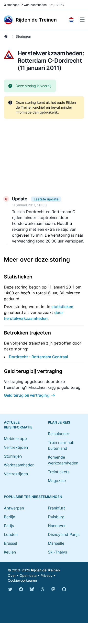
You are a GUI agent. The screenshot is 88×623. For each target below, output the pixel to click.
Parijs (9, 525)
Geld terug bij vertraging (26, 395)
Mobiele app (15, 438)
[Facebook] (21, 589)
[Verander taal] (71, 19)
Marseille (56, 543)
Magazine (57, 480)
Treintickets (58, 471)
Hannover (57, 525)
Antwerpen (14, 508)
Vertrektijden (16, 447)
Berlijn (9, 516)
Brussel (10, 543)
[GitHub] (64, 589)
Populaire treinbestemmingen (33, 497)
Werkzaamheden (19, 464)
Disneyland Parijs (63, 534)
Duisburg (56, 516)
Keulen (10, 552)
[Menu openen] (82, 19)
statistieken (62, 306)
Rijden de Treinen (45, 570)
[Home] (7, 36)
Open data (28, 575)
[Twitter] (10, 589)
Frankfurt (56, 508)
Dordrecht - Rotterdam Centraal (38, 356)
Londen (11, 534)
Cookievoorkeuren (22, 580)
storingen (11, 5)
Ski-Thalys (57, 552)
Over (12, 575)
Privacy (47, 575)
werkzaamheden (34, 5)
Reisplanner (58, 433)
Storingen (23, 36)
